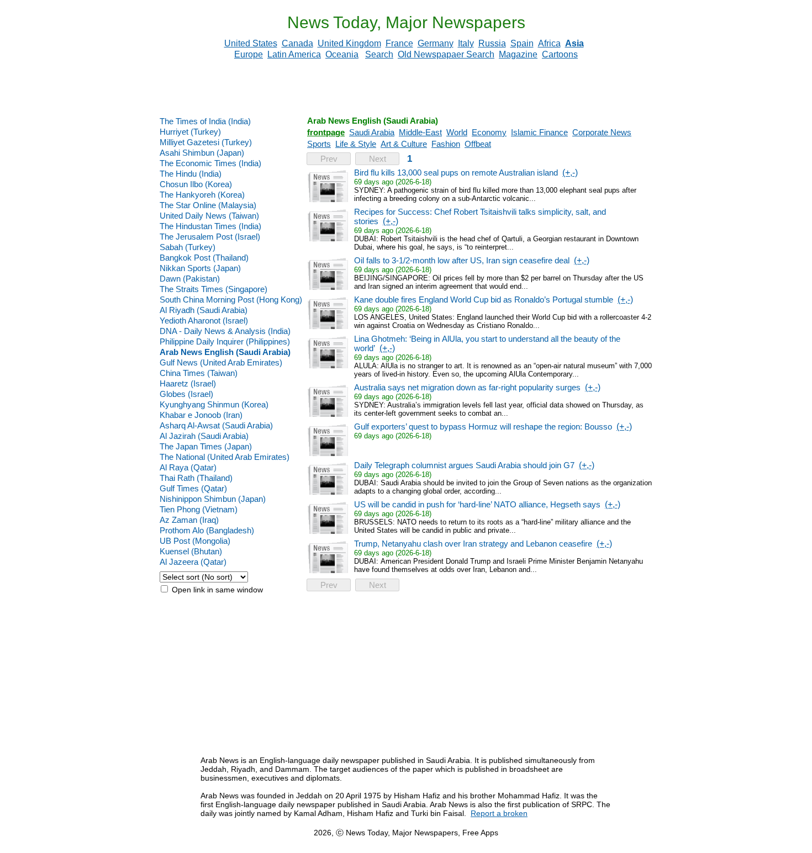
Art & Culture (404, 144)
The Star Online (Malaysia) (208, 205)
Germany (436, 43)
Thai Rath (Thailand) (196, 478)
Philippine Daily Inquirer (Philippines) (225, 341)
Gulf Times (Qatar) (193, 488)
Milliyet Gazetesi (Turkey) (206, 142)
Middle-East (420, 132)
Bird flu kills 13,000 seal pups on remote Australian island (456, 172)
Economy (489, 132)
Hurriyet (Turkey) (190, 131)
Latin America (294, 54)
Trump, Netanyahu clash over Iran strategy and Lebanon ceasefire (473, 543)
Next (377, 158)
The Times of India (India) (205, 121)
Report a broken (499, 813)
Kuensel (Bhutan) (191, 551)
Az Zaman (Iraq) (189, 519)
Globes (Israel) (186, 394)
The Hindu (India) (191, 173)
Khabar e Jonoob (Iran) (201, 415)
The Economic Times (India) (210, 163)
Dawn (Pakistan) (190, 278)
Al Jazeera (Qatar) (193, 561)
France (399, 43)
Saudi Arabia (371, 132)
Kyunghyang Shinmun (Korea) (214, 404)
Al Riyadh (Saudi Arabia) (203, 310)
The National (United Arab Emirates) (224, 457)
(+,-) (570, 172)
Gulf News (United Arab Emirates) (221, 362)
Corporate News (601, 132)
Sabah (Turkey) (187, 247)
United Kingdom (349, 43)
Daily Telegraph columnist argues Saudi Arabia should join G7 (464, 465)
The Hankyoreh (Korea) (202, 194)
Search (379, 54)
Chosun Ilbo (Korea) (196, 184)
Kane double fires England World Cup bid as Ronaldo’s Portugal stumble (483, 299)
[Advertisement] (406, 88)
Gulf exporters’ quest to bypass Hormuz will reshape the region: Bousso (483, 426)
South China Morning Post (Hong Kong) (231, 299)
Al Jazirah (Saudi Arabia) (204, 436)
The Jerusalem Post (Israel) (210, 236)
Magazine (518, 54)
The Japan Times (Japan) (206, 446)
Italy (466, 43)
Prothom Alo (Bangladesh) (207, 530)
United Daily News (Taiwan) (209, 215)
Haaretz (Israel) (188, 383)
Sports (319, 144)
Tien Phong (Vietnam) (199, 509)
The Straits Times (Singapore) (213, 289)
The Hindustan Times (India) (210, 226)
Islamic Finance (539, 132)
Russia (492, 43)
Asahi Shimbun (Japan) (202, 152)
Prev (329, 158)
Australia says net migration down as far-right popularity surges (467, 387)
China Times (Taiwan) (199, 373)
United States (250, 43)
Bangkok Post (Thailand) (204, 257)
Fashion (445, 144)
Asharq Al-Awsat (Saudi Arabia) (216, 425)
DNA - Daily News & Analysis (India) (225, 331)
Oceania (341, 54)
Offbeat (478, 144)
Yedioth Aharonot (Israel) (204, 320)
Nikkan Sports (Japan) (200, 268)
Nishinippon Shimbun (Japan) (213, 499)
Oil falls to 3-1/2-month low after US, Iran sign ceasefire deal (462, 260)
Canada (297, 43)
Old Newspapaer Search (446, 54)
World (456, 132)
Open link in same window (216, 589)
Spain (522, 43)
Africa (549, 43)
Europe (248, 54)
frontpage (326, 132)
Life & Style (355, 144)
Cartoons (560, 54)
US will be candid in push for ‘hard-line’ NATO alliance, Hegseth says (477, 504)
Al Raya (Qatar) (188, 467)
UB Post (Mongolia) (195, 540)
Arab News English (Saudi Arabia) (225, 352)
